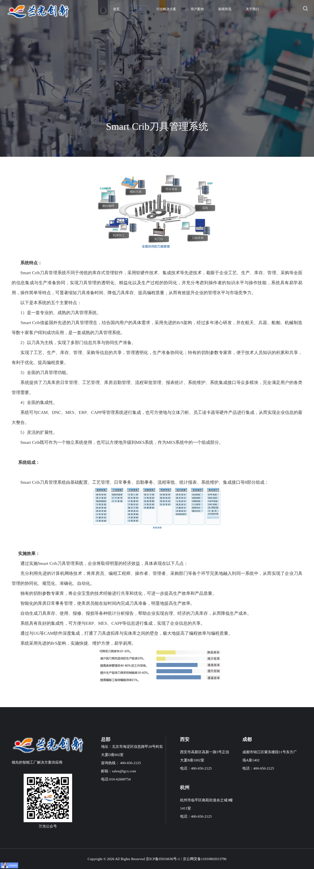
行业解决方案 (166, 9)
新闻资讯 (224, 9)
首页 (116, 9)
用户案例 (197, 9)
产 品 (138, 9)
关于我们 (252, 9)
